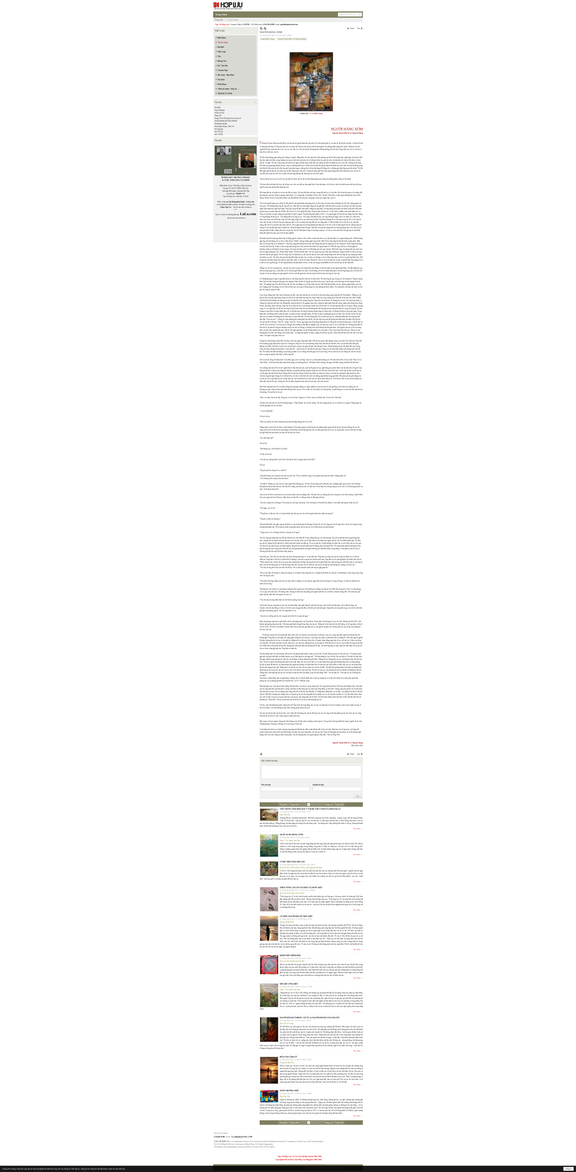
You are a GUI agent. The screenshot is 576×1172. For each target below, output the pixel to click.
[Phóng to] (265, 28)
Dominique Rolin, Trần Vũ (224, 126)
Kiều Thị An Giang (286, 1023)
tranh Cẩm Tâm (294, 840)
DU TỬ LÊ (219, 132)
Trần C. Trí (284, 840)
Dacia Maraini (220, 110)
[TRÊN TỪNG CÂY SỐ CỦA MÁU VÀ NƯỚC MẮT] (269, 899)
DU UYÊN (219, 134)
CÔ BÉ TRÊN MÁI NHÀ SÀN (292, 862)
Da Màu (217, 107)
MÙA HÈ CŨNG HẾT (289, 984)
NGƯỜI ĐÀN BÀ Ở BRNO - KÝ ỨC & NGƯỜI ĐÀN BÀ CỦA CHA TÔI (309, 1017)
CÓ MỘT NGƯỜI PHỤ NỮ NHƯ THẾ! (296, 916)
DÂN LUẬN (219, 113)
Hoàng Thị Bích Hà (287, 922)
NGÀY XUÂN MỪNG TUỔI (291, 834)
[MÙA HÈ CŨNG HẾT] (269, 995)
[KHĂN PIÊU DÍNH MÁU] (269, 964)
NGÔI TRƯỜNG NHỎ (289, 1090)
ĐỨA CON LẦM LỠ (288, 1057)
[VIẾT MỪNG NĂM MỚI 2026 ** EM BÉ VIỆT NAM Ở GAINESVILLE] (269, 815)
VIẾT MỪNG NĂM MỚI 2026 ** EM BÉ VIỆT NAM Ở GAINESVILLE (310, 809)
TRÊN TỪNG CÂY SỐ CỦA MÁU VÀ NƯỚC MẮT (301, 887)
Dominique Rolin (221, 124)
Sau (358, 28)
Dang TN (218, 116)
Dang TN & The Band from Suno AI (228, 118)
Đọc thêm (357, 829)
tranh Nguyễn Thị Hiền (314, 868)
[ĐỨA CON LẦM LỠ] (269, 1070)
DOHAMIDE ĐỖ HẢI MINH (226, 121)
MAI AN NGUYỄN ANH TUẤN (292, 868)
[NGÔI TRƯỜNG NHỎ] (269, 1096)
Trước (352, 28)
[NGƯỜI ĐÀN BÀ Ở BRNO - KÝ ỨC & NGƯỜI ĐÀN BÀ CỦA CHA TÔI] (269, 1029)
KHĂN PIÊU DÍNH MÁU (290, 955)
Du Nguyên (219, 129)
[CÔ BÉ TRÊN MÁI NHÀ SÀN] (269, 868)
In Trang (261, 754)
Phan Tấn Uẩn (285, 815)
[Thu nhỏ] (261, 28)
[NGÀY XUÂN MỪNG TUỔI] (269, 845)
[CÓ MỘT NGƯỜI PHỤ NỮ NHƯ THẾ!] (269, 928)
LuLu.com (250, 202)
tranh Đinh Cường (267, 39)
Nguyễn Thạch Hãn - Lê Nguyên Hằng (292, 39)
